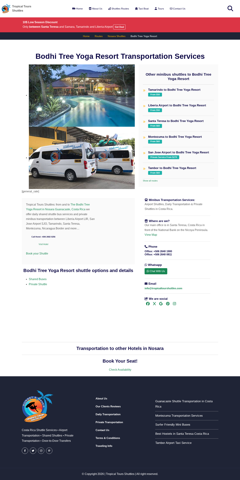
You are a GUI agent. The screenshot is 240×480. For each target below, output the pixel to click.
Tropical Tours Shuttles (120, 473)
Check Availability (120, 369)
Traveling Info (104, 445)
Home (79, 8)
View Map (151, 234)
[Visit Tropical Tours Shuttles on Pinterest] (168, 304)
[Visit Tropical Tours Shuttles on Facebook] (148, 304)
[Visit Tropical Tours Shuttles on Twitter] (33, 451)
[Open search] (230, 8)
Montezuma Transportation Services (179, 415)
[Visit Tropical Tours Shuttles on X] (154, 304)
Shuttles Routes (120, 8)
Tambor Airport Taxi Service (173, 443)
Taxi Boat (143, 8)
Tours (160, 8)
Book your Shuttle (37, 253)
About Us (97, 8)
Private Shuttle (38, 284)
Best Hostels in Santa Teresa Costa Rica (182, 433)
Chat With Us (157, 271)
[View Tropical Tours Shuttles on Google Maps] (161, 304)
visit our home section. (42, 305)
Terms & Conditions (108, 437)
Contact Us (178, 8)
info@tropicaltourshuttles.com (163, 288)
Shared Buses (38, 279)
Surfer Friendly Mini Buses (172, 424)
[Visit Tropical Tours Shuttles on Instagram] (174, 304)
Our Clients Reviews (108, 406)
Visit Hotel (43, 244)
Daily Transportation (108, 414)
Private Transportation (109, 422)
